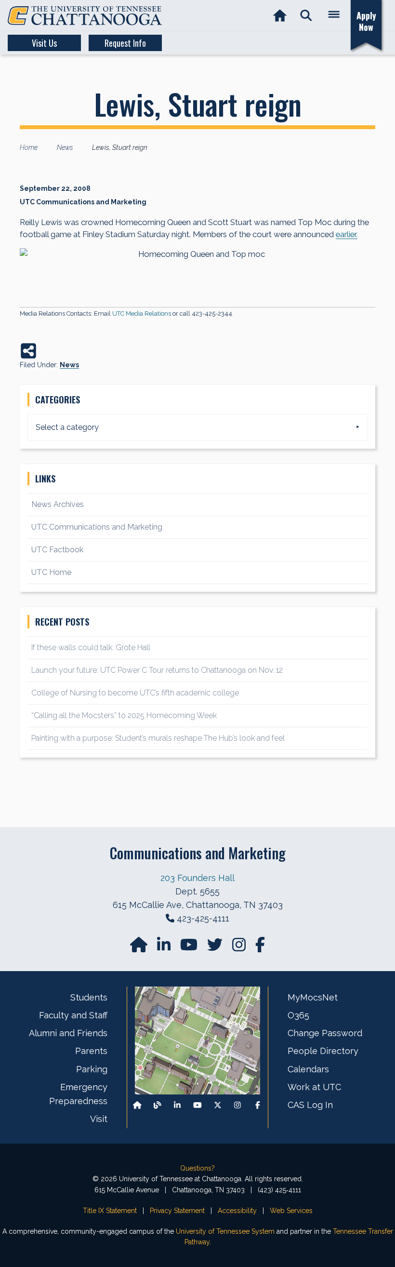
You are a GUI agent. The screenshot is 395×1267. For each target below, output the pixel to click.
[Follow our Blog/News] (157, 1105)
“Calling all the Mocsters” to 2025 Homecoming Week (125, 715)
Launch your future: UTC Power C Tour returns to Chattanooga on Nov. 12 (157, 670)
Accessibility (237, 1210)
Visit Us (44, 43)
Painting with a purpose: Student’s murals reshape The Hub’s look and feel (158, 738)
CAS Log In (310, 1105)
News (69, 365)
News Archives (57, 504)
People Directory (323, 1051)
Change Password (325, 1033)
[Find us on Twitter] (215, 947)
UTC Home (51, 572)
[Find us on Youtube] (197, 1105)
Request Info (125, 43)
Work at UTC (314, 1087)
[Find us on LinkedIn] (164, 947)
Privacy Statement (177, 1210)
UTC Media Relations (141, 313)
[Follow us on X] (218, 1105)
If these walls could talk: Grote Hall (90, 647)
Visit (98, 1119)
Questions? (197, 1168)
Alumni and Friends (68, 1033)
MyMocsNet (313, 997)
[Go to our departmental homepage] (139, 947)
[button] (306, 15)
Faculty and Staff (73, 1015)
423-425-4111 (203, 918)
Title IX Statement (110, 1210)
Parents (91, 1051)
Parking (91, 1069)
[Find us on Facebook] (257, 1105)
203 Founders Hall (197, 878)
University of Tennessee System (225, 1231)
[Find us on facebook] (260, 947)
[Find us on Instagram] (240, 947)
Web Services (291, 1210)
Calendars (308, 1069)
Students (88, 997)
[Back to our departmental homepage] (137, 1105)
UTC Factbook (57, 549)
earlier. (346, 234)
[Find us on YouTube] (189, 947)
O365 (298, 1015)
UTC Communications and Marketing (96, 527)
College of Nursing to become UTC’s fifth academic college (135, 692)
